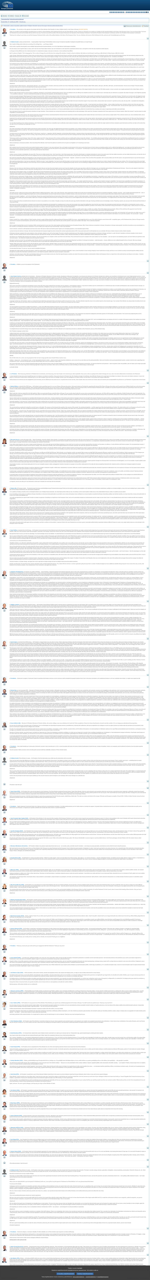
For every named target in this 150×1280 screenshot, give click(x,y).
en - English (121, 12)
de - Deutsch (116, 12)
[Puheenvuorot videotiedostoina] (4, 35)
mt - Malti (135, 12)
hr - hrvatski (126, 12)
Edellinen (12, 15)
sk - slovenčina (143, 12)
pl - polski (138, 12)
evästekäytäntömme (91, 1276)
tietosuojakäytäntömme (78, 1276)
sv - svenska (148, 12)
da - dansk (115, 12)
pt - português (139, 12)
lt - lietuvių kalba (131, 12)
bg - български (110, 12)
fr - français (123, 12)
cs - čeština (113, 12)
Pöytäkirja (146, 26)
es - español (111, 12)
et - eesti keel (118, 12)
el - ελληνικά (120, 12)
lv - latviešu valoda (130, 12)
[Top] (147, 38)
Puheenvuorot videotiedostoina (133, 26)
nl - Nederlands (136, 12)
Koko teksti (26, 15)
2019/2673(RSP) (83, 29)
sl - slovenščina (144, 12)
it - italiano (128, 12)
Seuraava (17, 15)
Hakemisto (5, 15)
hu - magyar (133, 12)
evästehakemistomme (102, 1276)
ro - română (141, 12)
